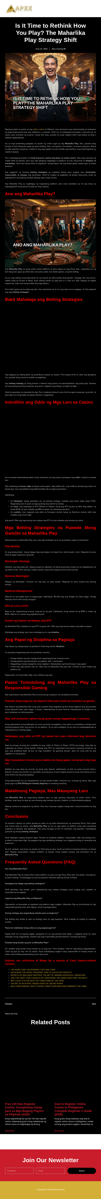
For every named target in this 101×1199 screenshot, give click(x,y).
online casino (38, 129)
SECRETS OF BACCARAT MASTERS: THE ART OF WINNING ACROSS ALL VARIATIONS (48, 975)
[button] (23, 1013)
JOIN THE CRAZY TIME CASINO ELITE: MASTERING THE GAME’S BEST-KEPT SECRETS (49, 978)
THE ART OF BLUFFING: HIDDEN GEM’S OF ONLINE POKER (37, 983)
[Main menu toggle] (95, 8)
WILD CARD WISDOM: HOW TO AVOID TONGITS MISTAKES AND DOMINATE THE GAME (49, 986)
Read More (9, 1130)
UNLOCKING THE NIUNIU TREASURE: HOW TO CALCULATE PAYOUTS (41, 972)
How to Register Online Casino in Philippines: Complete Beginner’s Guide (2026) (73, 1109)
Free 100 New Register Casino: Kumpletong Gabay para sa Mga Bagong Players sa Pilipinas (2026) (24, 1109)
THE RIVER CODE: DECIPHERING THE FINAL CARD (33, 970)
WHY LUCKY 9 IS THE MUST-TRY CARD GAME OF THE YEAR (37, 981)
